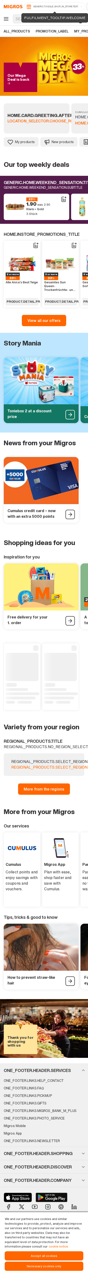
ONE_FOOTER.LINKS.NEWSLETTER (32, 1140)
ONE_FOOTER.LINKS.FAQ (24, 1088)
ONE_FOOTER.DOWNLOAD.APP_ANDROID (51, 1197)
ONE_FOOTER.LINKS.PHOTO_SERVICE (34, 1118)
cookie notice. (59, 1246)
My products (25, 141)
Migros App (13, 1133)
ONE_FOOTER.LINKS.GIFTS (25, 1103)
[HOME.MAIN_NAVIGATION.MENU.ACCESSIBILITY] (5, 19)
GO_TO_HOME (12, 6)
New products (63, 141)
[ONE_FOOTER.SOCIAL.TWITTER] (21, 1207)
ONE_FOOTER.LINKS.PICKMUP (28, 1095)
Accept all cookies (44, 1256)
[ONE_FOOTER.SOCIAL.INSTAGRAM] (48, 1207)
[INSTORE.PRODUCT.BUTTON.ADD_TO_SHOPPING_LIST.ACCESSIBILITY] (63, 199)
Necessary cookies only (44, 1266)
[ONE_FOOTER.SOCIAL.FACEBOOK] (8, 1207)
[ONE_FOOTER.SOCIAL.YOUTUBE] (34, 1207)
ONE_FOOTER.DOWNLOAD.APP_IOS (18, 1197)
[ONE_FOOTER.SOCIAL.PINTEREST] (61, 1207)
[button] (44, 1070)
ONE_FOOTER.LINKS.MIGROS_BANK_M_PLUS (40, 1110)
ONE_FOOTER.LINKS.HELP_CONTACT (34, 1080)
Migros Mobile (15, 1125)
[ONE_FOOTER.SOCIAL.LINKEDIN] (74, 1207)
